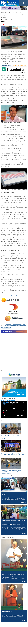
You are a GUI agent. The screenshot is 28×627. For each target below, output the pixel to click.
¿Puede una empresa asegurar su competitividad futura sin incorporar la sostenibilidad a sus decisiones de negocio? (14, 454)
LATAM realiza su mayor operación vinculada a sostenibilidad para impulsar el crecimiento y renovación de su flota (11, 472)
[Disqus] (14, 351)
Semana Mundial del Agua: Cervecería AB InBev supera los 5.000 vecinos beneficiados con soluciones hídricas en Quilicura (14, 437)
